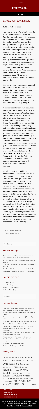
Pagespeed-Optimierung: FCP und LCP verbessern (18, 271)
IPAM (16, 370)
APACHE (16, 357)
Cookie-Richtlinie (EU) (9, 290)
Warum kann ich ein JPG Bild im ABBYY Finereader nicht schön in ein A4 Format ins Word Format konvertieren (18, 328)
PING (28, 376)
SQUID (31, 378)
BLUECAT (10, 360)
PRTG (12, 378)
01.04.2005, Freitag (12, 233)
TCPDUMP (5, 381)
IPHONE (24, 370)
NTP (29, 373)
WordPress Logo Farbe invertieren (13, 343)
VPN (19, 381)
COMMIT (18, 360)
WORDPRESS (17, 384)
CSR (23, 360)
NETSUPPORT (22, 373)
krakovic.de (19, 7)
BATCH (28, 357)
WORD (6, 384)
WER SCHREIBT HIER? (11, 394)
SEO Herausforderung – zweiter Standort (15, 346)
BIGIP (5, 360)
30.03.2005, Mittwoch (13, 230)
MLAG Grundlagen (8, 285)
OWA (12, 376)
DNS (6, 363)
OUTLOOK (6, 376)
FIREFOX (17, 367)
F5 (12, 367)
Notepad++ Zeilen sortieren (11, 287)
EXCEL (19, 364)
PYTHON (18, 378)
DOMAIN (12, 364)
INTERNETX (8, 370)
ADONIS (12, 357)
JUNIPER (7, 373)
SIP (27, 378)
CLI (15, 360)
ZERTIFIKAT (31, 384)
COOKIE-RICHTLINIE (10, 397)
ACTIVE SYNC (6, 357)
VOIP (15, 381)
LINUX (14, 373)
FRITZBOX (24, 367)
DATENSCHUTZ (9, 392)
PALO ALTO (18, 376)
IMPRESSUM (8, 389)
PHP (24, 376)
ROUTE (23, 378)
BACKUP (22, 357)
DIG (31, 360)
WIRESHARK (26, 381)
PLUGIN (6, 378)
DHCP (27, 360)
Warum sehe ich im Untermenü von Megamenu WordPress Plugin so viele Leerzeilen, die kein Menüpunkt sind (17, 339)
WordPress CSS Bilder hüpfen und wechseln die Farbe (19, 269)
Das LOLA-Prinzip (8, 282)
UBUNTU (10, 381)
